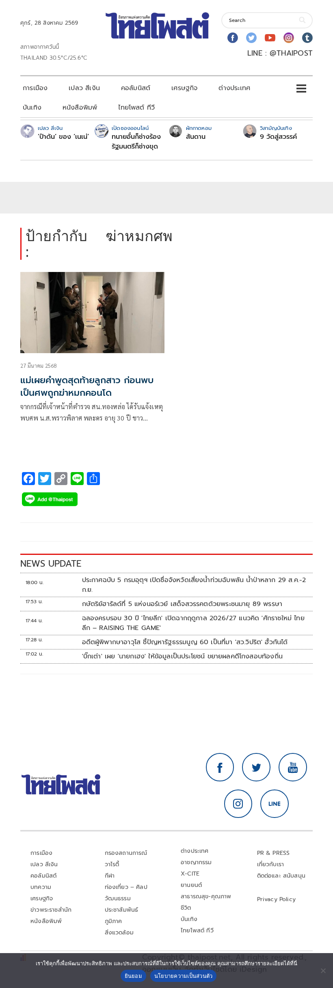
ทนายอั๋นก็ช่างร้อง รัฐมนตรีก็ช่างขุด (136, 141)
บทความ (40, 887)
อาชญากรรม (196, 862)
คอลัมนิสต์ (135, 88)
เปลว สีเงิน (84, 88)
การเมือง (35, 88)
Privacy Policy (276, 899)
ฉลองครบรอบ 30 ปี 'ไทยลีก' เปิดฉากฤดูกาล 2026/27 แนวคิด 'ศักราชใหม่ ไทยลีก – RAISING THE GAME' (193, 623)
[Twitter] (251, 37)
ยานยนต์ (191, 885)
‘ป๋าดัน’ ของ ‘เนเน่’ (63, 137)
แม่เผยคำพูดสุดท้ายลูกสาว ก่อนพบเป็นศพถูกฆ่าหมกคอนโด (87, 386)
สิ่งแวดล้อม (119, 932)
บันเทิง (32, 107)
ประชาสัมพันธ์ (121, 910)
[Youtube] (270, 37)
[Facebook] (232, 37)
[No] (323, 970)
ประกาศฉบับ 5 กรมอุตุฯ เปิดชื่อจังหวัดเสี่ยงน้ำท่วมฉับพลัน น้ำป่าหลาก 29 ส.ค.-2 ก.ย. (194, 585)
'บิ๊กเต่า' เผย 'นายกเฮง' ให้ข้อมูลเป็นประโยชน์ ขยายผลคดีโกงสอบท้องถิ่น (182, 656)
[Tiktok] (307, 37)
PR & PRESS (273, 853)
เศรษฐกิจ (184, 88)
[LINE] (274, 803)
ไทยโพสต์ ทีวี (136, 107)
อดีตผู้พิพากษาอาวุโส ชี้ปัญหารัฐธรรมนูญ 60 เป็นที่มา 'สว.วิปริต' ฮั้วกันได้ (185, 642)
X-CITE (190, 873)
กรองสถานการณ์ (126, 853)
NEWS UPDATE (50, 563)
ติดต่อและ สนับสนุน (281, 876)
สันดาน (195, 137)
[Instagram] (288, 37)
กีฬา (110, 876)
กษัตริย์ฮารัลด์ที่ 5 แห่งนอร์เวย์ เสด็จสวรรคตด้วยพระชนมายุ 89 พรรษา (182, 604)
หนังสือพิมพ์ (80, 107)
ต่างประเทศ (234, 88)
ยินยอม (133, 976)
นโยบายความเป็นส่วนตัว (183, 976)
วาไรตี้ (112, 864)
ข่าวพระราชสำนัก (50, 910)
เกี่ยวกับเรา (270, 864)
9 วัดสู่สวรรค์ (278, 137)
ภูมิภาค (113, 921)
